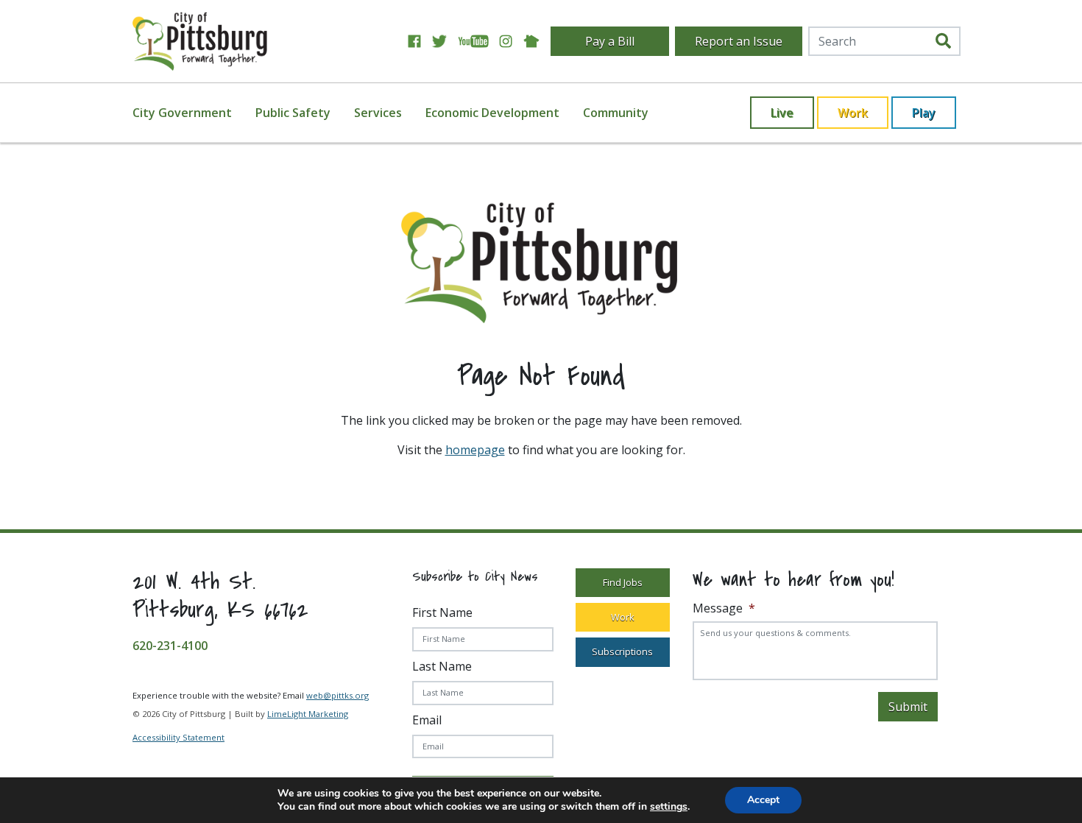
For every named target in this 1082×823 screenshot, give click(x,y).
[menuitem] (191, 112)
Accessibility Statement (178, 737)
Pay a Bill (609, 41)
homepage (475, 450)
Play (924, 113)
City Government (182, 113)
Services (378, 113)
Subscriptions (622, 651)
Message (724, 608)
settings (668, 806)
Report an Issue (738, 41)
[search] (943, 41)
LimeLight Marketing (307, 713)
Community (615, 113)
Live (782, 113)
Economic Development (492, 113)
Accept (763, 800)
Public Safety (292, 113)
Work (853, 113)
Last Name (442, 666)
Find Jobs (623, 582)
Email (427, 720)
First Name (442, 612)
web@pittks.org (337, 695)
